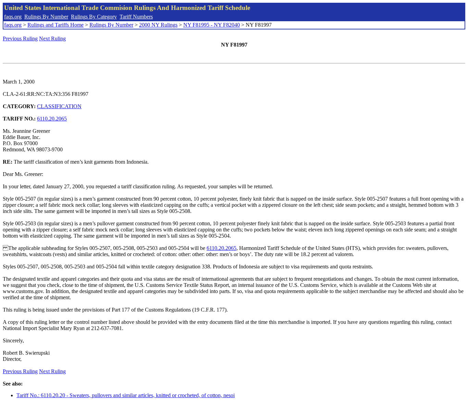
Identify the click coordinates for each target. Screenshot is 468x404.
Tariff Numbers (136, 17)
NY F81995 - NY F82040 (211, 25)
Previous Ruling (20, 38)
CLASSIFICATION (59, 106)
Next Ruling (52, 38)
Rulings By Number (46, 17)
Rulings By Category (94, 17)
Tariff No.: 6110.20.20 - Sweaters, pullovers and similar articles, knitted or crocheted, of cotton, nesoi (125, 395)
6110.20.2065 (52, 119)
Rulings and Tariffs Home (55, 25)
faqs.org (13, 17)
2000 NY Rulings (158, 25)
